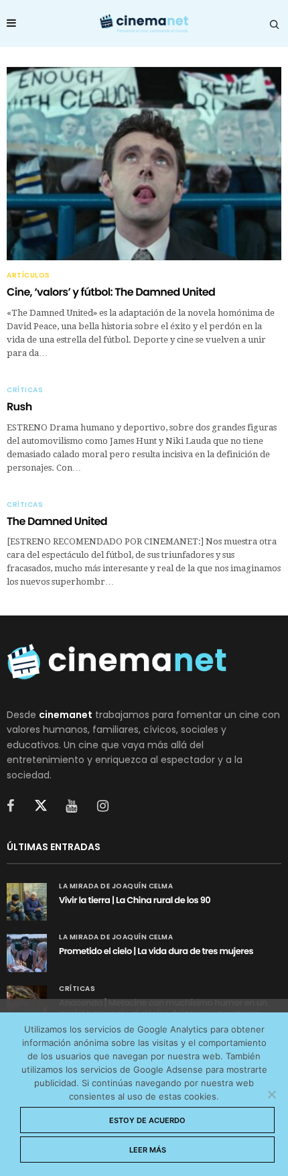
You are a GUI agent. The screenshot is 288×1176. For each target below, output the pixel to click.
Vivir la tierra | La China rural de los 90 (134, 900)
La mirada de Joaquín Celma (116, 886)
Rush (19, 406)
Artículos (28, 275)
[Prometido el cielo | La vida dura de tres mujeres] (27, 953)
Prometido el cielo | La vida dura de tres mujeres (156, 951)
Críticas (25, 390)
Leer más (147, 1150)
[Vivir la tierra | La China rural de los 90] (27, 902)
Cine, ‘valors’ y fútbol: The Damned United (111, 292)
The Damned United (57, 521)
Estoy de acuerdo (147, 1120)
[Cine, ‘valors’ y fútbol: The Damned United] (144, 163)
